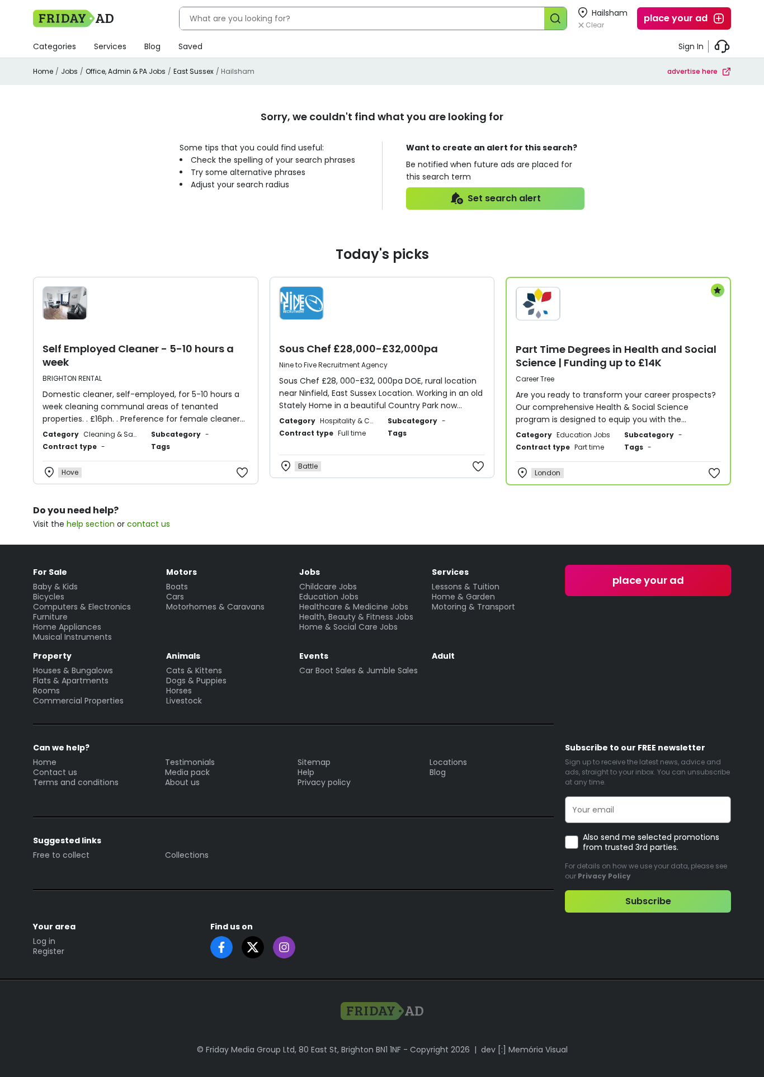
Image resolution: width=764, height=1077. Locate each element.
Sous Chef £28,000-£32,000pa (358, 349)
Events (313, 656)
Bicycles (48, 597)
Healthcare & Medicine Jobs (353, 607)
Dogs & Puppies (196, 681)
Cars (175, 597)
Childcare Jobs (328, 587)
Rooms (46, 691)
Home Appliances (67, 627)
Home (43, 71)
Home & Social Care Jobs (348, 627)
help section (91, 524)
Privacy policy (324, 782)
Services (110, 46)
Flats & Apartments (71, 681)
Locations (448, 762)
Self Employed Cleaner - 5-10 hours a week (138, 355)
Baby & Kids (55, 587)
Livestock (184, 701)
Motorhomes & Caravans (215, 607)
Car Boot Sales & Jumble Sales (358, 670)
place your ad (676, 18)
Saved (190, 46)
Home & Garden (463, 597)
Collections (187, 855)
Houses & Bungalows (73, 670)
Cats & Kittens (194, 670)
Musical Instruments (72, 637)
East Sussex (193, 71)
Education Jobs (329, 597)
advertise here (692, 71)
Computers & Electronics (82, 607)
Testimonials (190, 762)
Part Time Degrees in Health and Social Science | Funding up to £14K (616, 356)
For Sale (50, 572)
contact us (148, 524)
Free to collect (61, 855)
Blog (152, 46)
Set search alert (504, 198)
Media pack (187, 772)
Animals (183, 656)
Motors (181, 572)
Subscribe (648, 901)
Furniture (50, 617)
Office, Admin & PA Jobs (126, 71)
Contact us (55, 772)
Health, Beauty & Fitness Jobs (356, 617)
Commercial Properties (78, 701)
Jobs (69, 71)
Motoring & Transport (473, 607)
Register (48, 951)
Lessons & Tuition (465, 587)
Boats (177, 587)
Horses (179, 691)
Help (306, 772)
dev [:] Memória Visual (524, 1049)
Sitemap (314, 762)
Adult (443, 656)
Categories (54, 46)
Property (52, 656)
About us (182, 782)
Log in (44, 941)
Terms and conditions (76, 782)
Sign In (691, 46)
